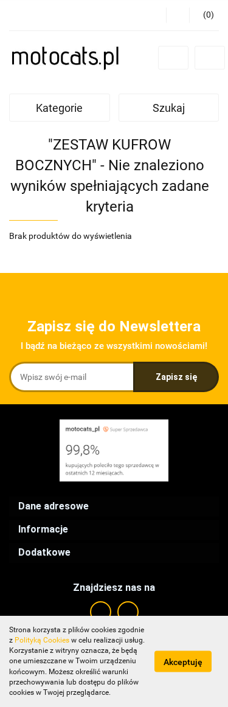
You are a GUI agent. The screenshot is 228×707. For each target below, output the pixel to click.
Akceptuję (183, 662)
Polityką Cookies (42, 640)
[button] (204, 15)
